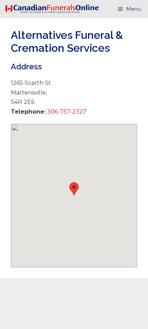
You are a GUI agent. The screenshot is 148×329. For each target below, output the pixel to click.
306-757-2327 (66, 111)
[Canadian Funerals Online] (52, 9)
